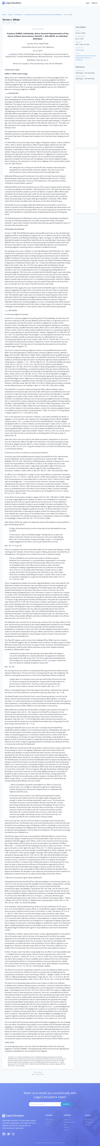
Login (88, 3)
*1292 (44, 896)
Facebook (88, 1120)
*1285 (6, 93)
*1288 (23, 421)
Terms (66, 1130)
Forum (47, 1125)
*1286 (9, 196)
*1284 (9, 54)
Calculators (49, 1120)
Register (95, 3)
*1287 (6, 310)
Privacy (66, 1127)
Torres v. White (11, 19)
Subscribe (66, 1104)
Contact (66, 1120)
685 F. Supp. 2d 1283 (9, 22)
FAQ (65, 1125)
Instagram (89, 1122)
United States (18, 14)
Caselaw (10, 14)
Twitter (87, 1125)
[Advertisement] (86, 116)
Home (4, 14)
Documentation (69, 1122)
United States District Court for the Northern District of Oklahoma (43, 14)
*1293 (54, 1007)
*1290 (49, 660)
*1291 (22, 778)
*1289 (52, 539)
